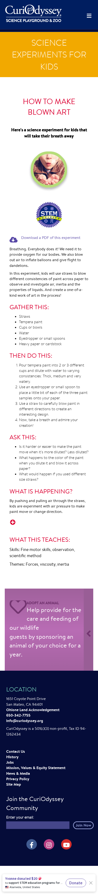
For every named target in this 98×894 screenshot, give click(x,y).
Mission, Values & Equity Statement (35, 767)
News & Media (18, 773)
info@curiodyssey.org (24, 720)
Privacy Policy (17, 778)
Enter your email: (20, 817)
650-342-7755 (18, 715)
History (12, 756)
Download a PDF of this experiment (50, 237)
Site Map (13, 784)
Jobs (10, 762)
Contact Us (15, 751)
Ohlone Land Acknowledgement (32, 709)
